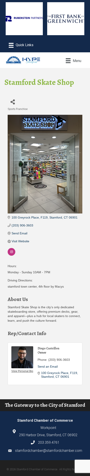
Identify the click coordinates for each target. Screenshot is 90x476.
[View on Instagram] (11, 254)
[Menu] (21, 45)
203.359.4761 (48, 442)
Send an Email (48, 366)
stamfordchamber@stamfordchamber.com (48, 451)
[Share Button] (12, 102)
